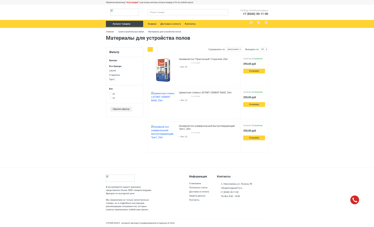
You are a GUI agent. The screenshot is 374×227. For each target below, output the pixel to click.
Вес (111, 88)
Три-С (112, 79)
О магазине (195, 183)
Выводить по (252, 49)
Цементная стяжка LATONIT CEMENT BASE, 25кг (205, 92)
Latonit (112, 70)
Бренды (113, 60)
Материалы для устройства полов (164, 31)
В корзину (254, 71)
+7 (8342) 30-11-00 (255, 14)
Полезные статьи (198, 187)
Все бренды (115, 66)
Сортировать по (216, 49)
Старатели (114, 75)
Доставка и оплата (199, 191)
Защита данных (197, 195)
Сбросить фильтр (121, 109)
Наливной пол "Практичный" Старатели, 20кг (203, 59)
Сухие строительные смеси (131, 31)
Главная (110, 31)
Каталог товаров (121, 24)
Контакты (194, 200)
